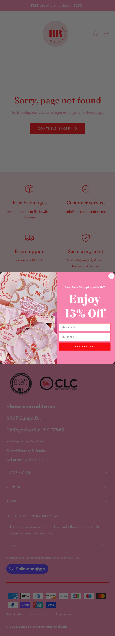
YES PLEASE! (85, 346)
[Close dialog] (111, 276)
